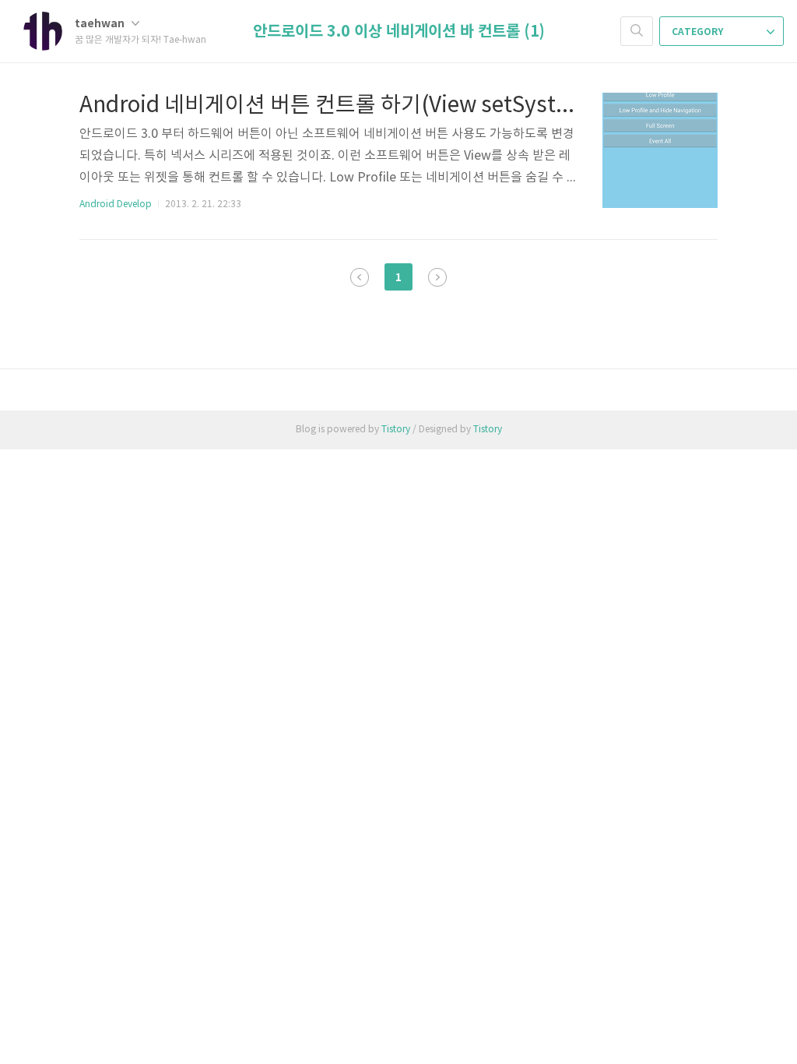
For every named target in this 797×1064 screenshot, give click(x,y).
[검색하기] (636, 31)
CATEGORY (698, 31)
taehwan (101, 23)
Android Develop (115, 204)
